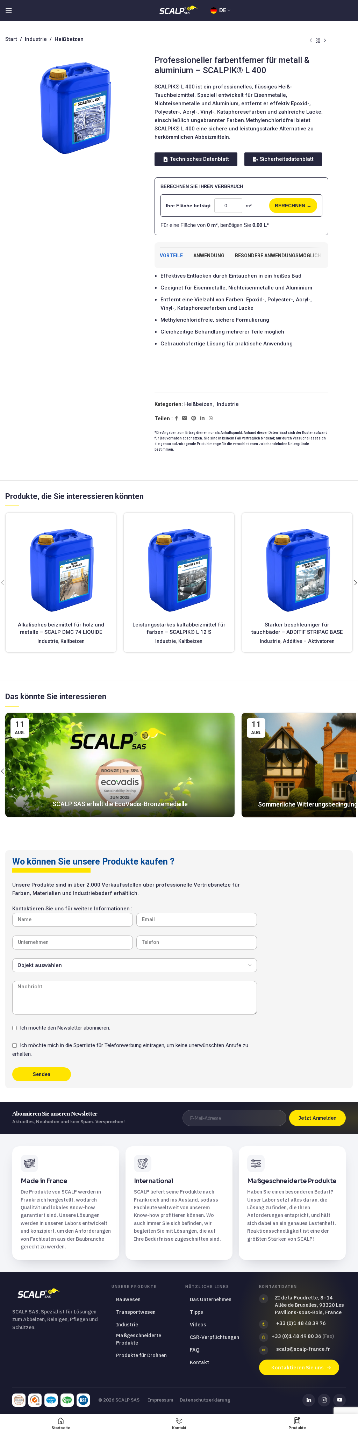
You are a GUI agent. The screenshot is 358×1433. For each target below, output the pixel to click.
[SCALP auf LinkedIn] (308, 1400)
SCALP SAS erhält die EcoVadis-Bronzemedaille (120, 804)
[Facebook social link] (176, 418)
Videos (198, 1324)
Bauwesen (128, 1299)
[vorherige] (310, 40)
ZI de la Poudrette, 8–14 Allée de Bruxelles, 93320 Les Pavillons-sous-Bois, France (309, 1305)
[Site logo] (179, 10)
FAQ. (195, 1349)
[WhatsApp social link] (211, 418)
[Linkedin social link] (202, 418)
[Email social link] (184, 418)
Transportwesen (136, 1312)
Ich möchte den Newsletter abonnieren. (65, 1028)
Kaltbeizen (72, 641)
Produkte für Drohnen (141, 1355)
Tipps (196, 1312)
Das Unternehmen (210, 1299)
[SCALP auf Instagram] (324, 1400)
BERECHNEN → (293, 205)
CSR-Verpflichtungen (214, 1337)
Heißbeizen (198, 404)
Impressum (160, 1400)
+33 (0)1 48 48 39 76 (301, 1323)
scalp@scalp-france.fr (303, 1349)
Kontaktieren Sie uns (297, 1367)
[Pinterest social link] (193, 418)
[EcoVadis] (19, 1400)
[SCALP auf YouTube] (339, 1400)
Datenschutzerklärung (205, 1400)
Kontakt (199, 1362)
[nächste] (324, 40)
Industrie (228, 404)
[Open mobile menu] (9, 10)
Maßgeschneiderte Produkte (138, 1339)
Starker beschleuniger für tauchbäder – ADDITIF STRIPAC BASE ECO (297, 632)
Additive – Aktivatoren (309, 641)
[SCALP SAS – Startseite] (57, 1293)
